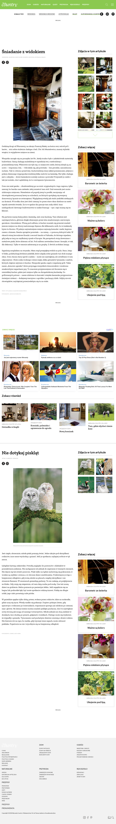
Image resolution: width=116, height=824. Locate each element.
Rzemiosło (80, 772)
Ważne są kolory (96, 220)
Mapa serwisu (6, 761)
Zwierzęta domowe (46, 772)
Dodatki (5, 796)
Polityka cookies (8, 759)
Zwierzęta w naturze (46, 774)
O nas (4, 750)
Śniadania (5, 786)
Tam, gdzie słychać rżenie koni (100, 427)
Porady (79, 752)
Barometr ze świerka (96, 183)
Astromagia (64, 14)
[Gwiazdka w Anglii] (15, 412)
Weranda (31, 14)
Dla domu (5, 776)
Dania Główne (7, 792)
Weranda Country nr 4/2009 (96, 179)
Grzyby (41, 776)
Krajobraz (43, 779)
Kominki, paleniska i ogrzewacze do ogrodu (41, 426)
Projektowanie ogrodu (85, 757)
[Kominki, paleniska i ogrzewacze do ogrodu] (44, 411)
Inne (3, 800)
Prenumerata (8, 808)
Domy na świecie (45, 750)
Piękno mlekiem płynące (96, 257)
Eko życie (5, 779)
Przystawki (6, 788)
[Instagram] (107, 14)
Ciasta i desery (7, 794)
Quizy (55, 4)
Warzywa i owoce (83, 748)
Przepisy (85, 4)
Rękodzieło (75, 4)
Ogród (36, 4)
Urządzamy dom (36, 422)
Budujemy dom (44, 755)
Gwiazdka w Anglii (10, 427)
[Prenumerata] (109, 817)
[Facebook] (101, 14)
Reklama (5, 763)
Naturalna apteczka (9, 774)
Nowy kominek (66, 431)
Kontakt (5, 765)
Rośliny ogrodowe (83, 750)
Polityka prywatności (9, 757)
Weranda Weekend (47, 14)
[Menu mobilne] (112, 4)
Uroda (4, 772)
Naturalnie (46, 4)
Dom (29, 4)
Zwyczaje (80, 774)
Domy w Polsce (44, 748)
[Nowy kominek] (72, 414)
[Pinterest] (113, 14)
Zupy (3, 790)
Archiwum (5, 752)
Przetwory (6, 798)
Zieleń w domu (82, 755)
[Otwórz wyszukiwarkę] (106, 4)
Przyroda (64, 4)
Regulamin (5, 755)
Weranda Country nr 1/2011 (11, 424)
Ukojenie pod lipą (96, 294)
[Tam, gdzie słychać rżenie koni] (101, 412)
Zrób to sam (81, 776)
